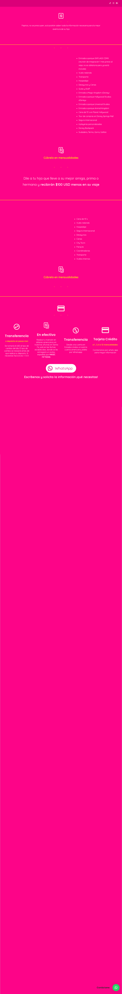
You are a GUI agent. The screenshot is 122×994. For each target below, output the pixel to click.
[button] (116, 987)
